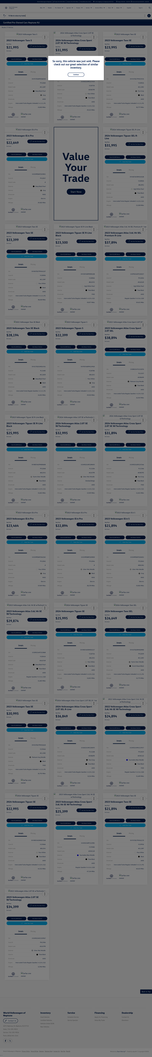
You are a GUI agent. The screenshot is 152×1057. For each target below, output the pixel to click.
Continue (76, 74)
